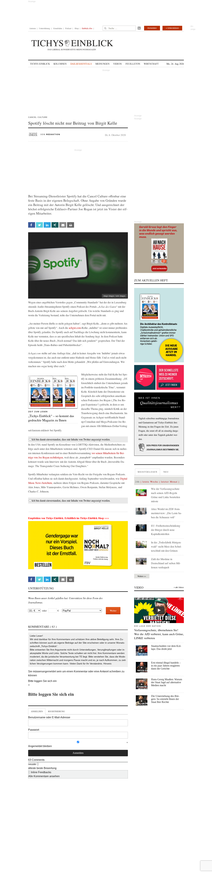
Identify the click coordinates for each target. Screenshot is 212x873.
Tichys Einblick (40, 63)
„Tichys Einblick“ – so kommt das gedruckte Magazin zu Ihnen (51, 418)
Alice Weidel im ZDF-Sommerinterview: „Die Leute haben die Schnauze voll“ (166, 513)
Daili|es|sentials (81, 63)
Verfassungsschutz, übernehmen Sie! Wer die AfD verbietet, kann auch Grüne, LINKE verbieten (159, 634)
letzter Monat (169, 481)
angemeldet (49, 671)
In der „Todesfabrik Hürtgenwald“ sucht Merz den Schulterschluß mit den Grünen (166, 546)
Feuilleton (133, 63)
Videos (117, 63)
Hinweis (107, 663)
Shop (77, 28)
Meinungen (102, 63)
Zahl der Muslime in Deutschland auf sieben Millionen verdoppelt (166, 563)
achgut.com (75, 327)
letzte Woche (150, 481)
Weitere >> (141, 576)
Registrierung (56, 711)
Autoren (32, 28)
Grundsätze (57, 28)
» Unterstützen (172, 28)
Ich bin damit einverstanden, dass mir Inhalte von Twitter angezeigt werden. (71, 439)
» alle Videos (179, 587)
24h (137, 481)
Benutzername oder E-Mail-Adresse (49, 717)
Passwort (33, 729)
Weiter (113, 610)
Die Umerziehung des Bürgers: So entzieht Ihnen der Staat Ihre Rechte (165, 699)
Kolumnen (60, 63)
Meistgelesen (147, 471)
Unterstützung (44, 28)
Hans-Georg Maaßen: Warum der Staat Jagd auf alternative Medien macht (166, 682)
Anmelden (152, 28)
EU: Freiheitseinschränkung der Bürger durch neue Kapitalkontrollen (165, 530)
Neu (166, 471)
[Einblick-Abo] (159, 325)
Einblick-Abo (87, 28)
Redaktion (53, 134)
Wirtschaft (151, 63)
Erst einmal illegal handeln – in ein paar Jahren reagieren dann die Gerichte (166, 665)
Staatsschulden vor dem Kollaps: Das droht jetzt (166, 647)
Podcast (68, 28)
